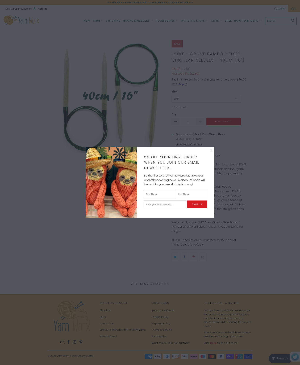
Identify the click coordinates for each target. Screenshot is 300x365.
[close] (211, 150)
